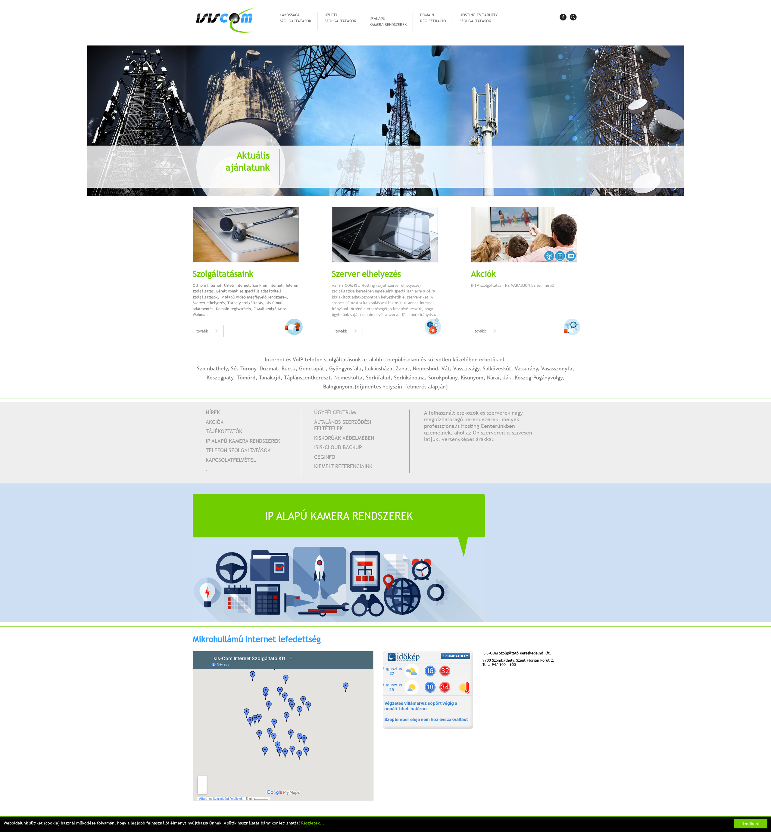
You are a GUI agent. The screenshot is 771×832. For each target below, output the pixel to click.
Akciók (483, 273)
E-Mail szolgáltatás (270, 308)
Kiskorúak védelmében (344, 438)
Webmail (200, 314)
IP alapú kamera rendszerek (388, 21)
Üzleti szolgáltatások (340, 17)
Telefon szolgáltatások (238, 450)
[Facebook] (562, 17)
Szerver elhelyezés (209, 302)
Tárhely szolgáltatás (245, 302)
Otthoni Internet (207, 285)
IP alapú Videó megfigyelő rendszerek (253, 297)
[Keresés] (573, 17)
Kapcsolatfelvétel (231, 459)
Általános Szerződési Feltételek (342, 425)
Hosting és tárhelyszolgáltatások (479, 17)
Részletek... (312, 823)
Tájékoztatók (224, 431)
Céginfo (324, 456)
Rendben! (750, 823)
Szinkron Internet (267, 285)
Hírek (213, 412)
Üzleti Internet (237, 285)
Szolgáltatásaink (223, 273)
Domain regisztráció (433, 17)
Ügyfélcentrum (335, 412)
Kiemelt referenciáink (343, 466)
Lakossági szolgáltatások (295, 17)
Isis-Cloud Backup (338, 447)
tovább (202, 331)
